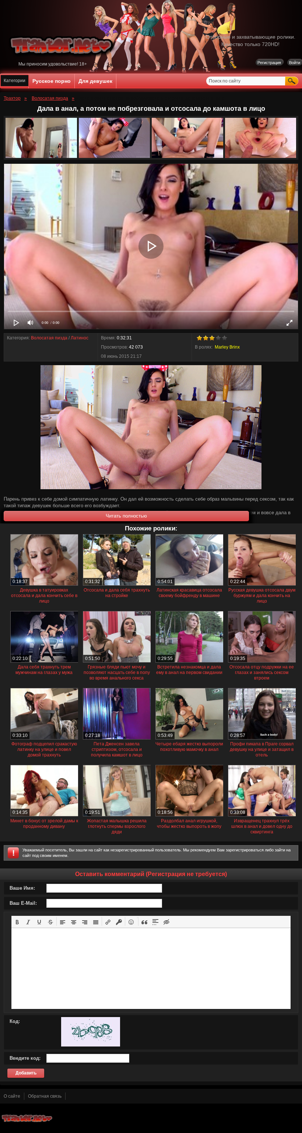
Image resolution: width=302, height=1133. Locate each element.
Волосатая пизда (49, 337)
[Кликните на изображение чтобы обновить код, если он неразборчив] (90, 1045)
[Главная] (62, 60)
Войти (294, 62)
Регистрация (269, 62)
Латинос (79, 337)
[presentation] (17, 921)
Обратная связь (45, 1096)
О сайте (12, 1096)
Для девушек (95, 81)
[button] (17, 921)
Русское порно (51, 81)
